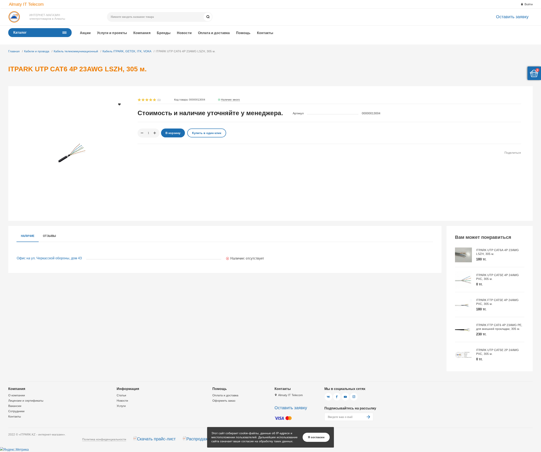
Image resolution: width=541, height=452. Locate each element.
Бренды (164, 33)
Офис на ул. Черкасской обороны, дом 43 (49, 258)
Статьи (121, 395)
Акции (85, 33)
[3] (147, 100)
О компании (16, 395)
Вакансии (14, 406)
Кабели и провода (36, 51)
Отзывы (49, 236)
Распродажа (198, 439)
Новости (184, 33)
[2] (143, 100)
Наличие (28, 236)
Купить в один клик (206, 133)
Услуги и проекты (112, 33)
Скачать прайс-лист (156, 439)
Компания (141, 33)
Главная (14, 51)
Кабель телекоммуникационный (76, 51)
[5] (155, 100)
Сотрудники (16, 411)
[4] (151, 100)
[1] (139, 100)
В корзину (172, 133)
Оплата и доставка (214, 33)
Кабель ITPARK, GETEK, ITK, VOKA (126, 51)
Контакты (265, 33)
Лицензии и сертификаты (25, 400)
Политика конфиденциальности (104, 439)
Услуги (121, 406)
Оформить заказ (223, 400)
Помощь (243, 33)
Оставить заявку (512, 16)
